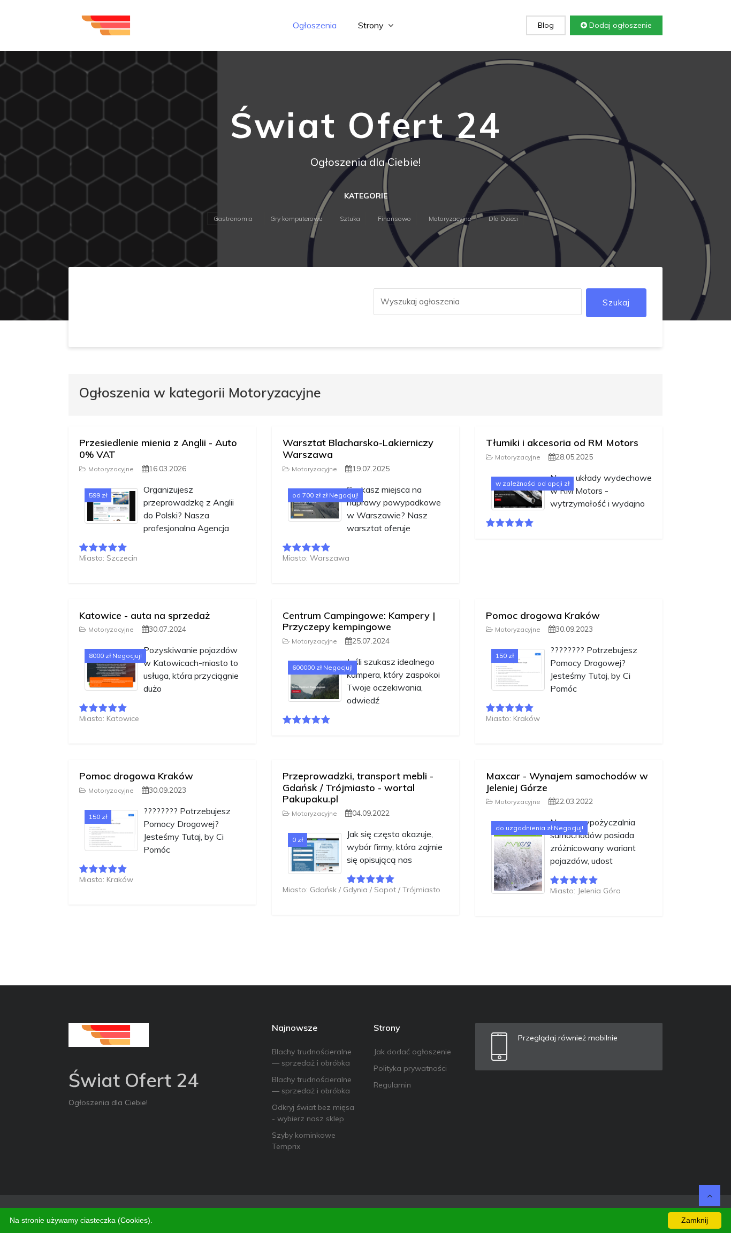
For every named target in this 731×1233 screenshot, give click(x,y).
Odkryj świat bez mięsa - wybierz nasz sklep (313, 1112)
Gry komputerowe (296, 219)
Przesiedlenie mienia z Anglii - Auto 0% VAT (158, 448)
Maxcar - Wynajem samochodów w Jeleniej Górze (567, 782)
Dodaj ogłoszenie (619, 25)
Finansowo (394, 219)
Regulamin (392, 1085)
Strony (372, 25)
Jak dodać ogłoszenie (412, 1051)
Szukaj (616, 302)
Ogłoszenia (315, 25)
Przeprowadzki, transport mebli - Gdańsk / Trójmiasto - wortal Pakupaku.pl (358, 787)
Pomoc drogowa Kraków (543, 615)
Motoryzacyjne (450, 219)
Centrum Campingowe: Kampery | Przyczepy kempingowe (359, 621)
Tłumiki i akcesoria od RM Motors (562, 442)
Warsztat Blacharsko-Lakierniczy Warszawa (358, 448)
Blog (546, 25)
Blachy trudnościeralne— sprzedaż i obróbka (312, 1057)
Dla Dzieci (503, 219)
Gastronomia (233, 219)
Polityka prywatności (410, 1068)
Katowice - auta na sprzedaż (144, 615)
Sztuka (350, 219)
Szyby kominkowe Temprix (304, 1140)
